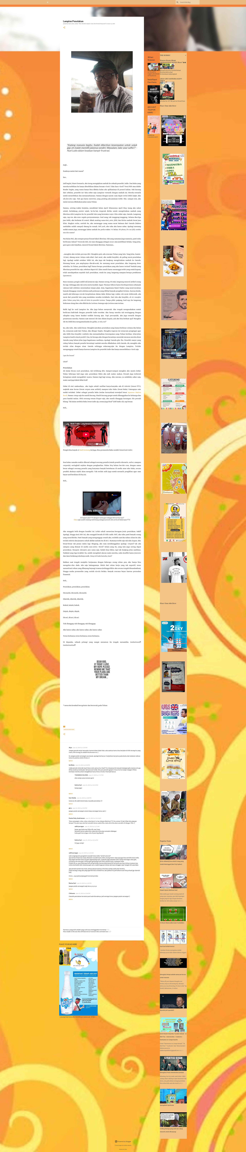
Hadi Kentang (84, 450)
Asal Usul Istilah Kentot (167, 946)
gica (70, 808)
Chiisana (72, 893)
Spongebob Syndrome (167, 1105)
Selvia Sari (78, 785)
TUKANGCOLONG (81, 775)
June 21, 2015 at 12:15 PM (90, 785)
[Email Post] (64, 727)
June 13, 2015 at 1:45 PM (84, 883)
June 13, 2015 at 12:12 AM (93, 818)
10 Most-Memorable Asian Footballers (172, 923)
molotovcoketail (127, 1145)
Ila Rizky (72, 765)
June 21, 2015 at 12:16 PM (90, 840)
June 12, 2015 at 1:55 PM (80, 747)
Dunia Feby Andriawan (77, 818)
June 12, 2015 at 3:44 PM (79, 808)
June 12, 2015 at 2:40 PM (82, 765)
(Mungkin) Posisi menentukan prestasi (172, 1072)
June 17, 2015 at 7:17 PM (96, 775)
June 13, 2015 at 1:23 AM (86, 853)
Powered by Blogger (124, 1141)
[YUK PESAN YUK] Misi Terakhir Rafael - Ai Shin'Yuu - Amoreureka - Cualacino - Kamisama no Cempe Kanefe (173, 1037)
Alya (70, 747)
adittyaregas (79, 826)
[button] (64, 27)
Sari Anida (72, 798)
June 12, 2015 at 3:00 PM (84, 798)
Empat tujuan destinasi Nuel (168, 890)
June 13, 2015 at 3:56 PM (83, 893)
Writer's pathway (69, 729)
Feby (75, 520)
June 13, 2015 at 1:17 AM (92, 826)
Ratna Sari (72, 883)
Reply (71, 761)
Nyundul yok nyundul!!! (167, 1010)
